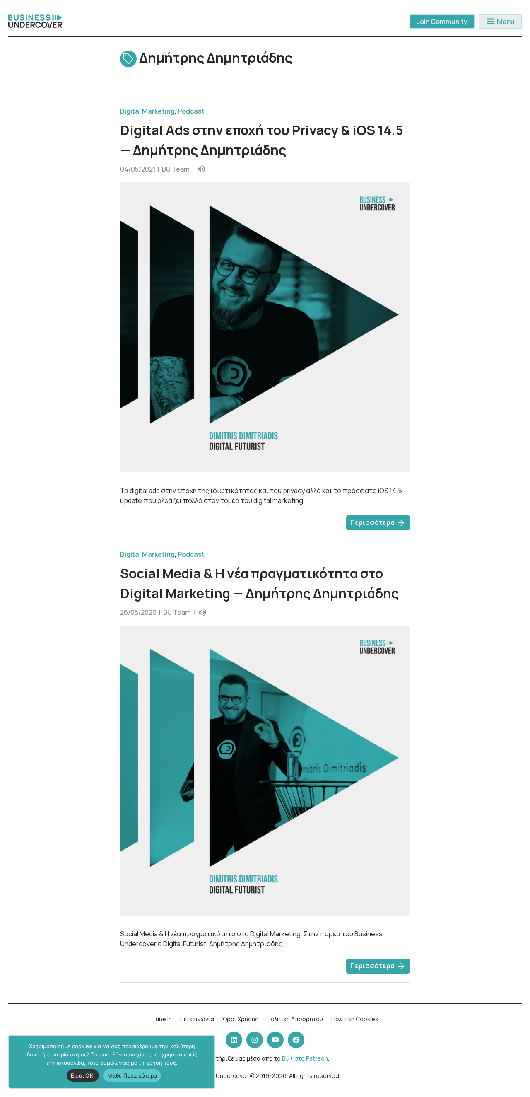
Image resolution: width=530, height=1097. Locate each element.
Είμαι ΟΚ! (83, 1075)
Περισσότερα (378, 523)
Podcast (191, 111)
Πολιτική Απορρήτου (295, 1019)
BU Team (176, 169)
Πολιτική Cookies (354, 1019)
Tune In (162, 1019)
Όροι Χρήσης (240, 1019)
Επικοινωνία (197, 1019)
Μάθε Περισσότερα (132, 1075)
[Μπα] (204, 1062)
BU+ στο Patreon (305, 1058)
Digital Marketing (147, 111)
